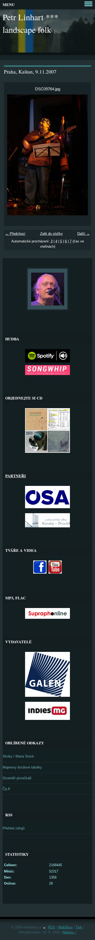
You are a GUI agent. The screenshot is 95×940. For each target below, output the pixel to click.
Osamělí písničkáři (17, 778)
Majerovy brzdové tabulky (22, 767)
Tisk (78, 927)
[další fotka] (82, 155)
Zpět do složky (51, 234)
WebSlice (65, 927)
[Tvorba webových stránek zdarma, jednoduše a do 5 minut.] (44, 928)
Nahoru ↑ (69, 932)
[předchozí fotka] (12, 155)
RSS (51, 927)
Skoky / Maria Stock (18, 756)
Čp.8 (6, 789)
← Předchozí (15, 234)
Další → (83, 234)
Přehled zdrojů (14, 828)
